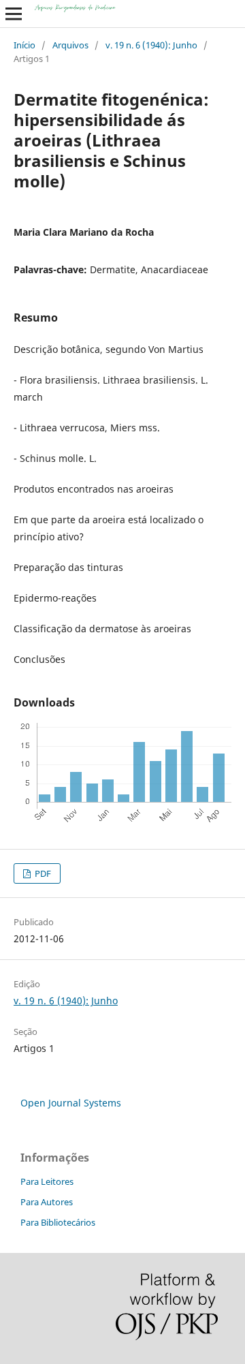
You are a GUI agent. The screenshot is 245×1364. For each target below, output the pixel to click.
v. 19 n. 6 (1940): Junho (151, 45)
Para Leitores (47, 1181)
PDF (42, 873)
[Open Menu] (13, 13)
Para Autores (46, 1202)
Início (24, 45)
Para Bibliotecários (57, 1222)
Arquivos (70, 45)
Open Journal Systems (70, 1102)
